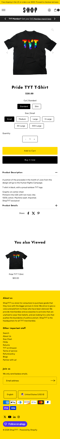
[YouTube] (9, 417)
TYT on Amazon (10, 348)
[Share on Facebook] (28, 213)
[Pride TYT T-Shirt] (16, 259)
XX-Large (21, 126)
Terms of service (10, 351)
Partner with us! (10, 360)
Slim (37, 106)
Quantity (6, 133)
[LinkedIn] (14, 417)
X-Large (48, 119)
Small (9, 119)
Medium (22, 119)
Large (35, 119)
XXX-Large (36, 126)
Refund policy (9, 354)
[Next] (55, 18)
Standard (24, 106)
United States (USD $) (34, 394)
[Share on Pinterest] (38, 213)
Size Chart (7, 339)
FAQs (5, 342)
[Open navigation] (3, 10)
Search (6, 333)
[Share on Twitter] (33, 213)
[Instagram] (19, 417)
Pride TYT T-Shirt (16, 274)
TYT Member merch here (40, 19)
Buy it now (30, 160)
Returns (6, 345)
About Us (7, 336)
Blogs (5, 357)
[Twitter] (5, 417)
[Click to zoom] (52, 29)
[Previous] (5, 18)
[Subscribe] (53, 380)
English (10, 394)
